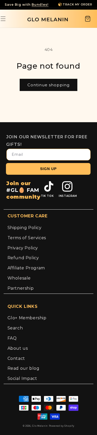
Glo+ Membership (27, 317)
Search (15, 328)
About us (18, 348)
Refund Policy (23, 257)
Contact (16, 358)
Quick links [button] (23, 306)
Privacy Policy (23, 247)
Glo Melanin (40, 426)
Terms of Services (27, 237)
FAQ (12, 338)
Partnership (21, 288)
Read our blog (24, 368)
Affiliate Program (26, 267)
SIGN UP (48, 169)
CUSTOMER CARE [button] (28, 215)
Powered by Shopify (61, 426)
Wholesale (19, 278)
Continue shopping (48, 84)
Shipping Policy (25, 227)
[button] (88, 18)
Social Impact (22, 378)
